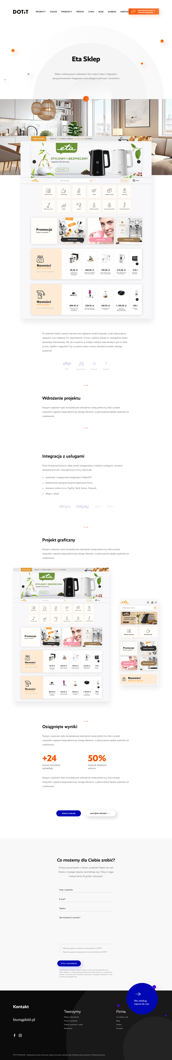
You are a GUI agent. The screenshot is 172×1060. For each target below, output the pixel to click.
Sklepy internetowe (71, 1017)
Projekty (41, 12)
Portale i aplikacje (70, 1021)
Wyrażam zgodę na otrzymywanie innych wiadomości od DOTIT (85, 952)
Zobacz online (68, 814)
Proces (80, 12)
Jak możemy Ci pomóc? (67, 915)
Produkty (66, 12)
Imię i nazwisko (64, 887)
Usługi (53, 12)
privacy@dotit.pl (71, 977)
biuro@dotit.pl (24, 1020)
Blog (101, 12)
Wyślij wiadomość (69, 963)
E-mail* (61, 896)
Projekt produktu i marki (73, 1025)
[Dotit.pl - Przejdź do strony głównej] (20, 12)
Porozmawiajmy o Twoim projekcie (146, 12)
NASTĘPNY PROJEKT (98, 814)
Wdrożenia (68, 1028)
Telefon (61, 905)
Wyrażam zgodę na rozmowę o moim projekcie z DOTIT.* (82, 948)
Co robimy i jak (122, 1017)
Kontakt (125, 12)
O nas (91, 12)
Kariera (112, 12)
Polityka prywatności (98, 1055)
